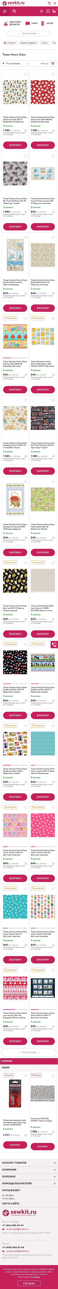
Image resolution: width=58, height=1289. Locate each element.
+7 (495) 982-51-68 (13, 1247)
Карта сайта (10, 1204)
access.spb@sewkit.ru (17, 1229)
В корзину (15, 145)
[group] (15, 336)
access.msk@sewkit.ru (17, 1251)
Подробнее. (35, 1277)
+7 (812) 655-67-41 (12, 1225)
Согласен (29, 1283)
